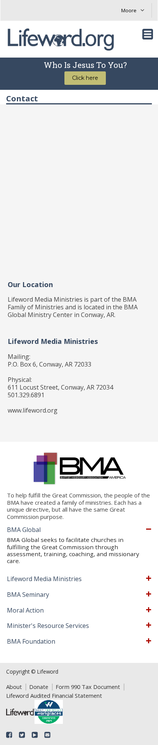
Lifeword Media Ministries (44, 579)
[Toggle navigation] (147, 34)
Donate (38, 686)
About (14, 686)
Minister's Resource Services (48, 626)
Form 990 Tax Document (88, 686)
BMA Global (24, 530)
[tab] (79, 530)
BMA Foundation (31, 641)
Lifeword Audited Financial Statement (54, 695)
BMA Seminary (28, 594)
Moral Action (25, 610)
